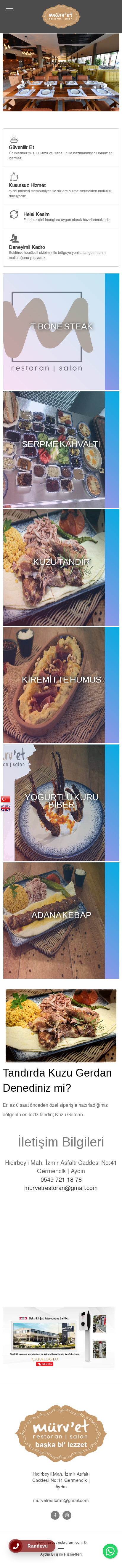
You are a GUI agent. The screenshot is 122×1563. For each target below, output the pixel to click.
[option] (62, 72)
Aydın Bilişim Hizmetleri (61, 1553)
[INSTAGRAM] (66, 1515)
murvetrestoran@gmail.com (61, 1187)
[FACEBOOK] (55, 1515)
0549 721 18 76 (61, 1179)
